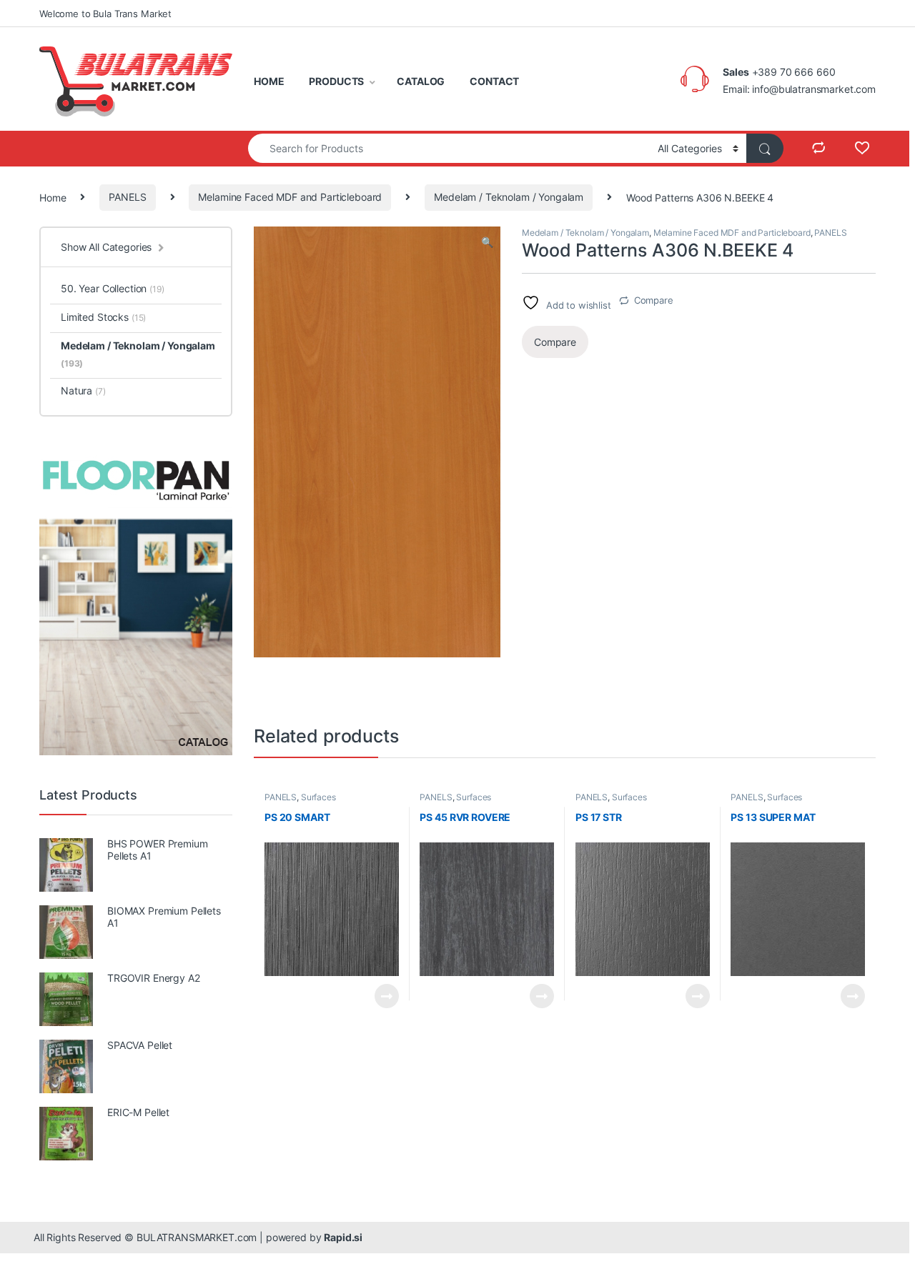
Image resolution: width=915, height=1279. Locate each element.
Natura (83, 390)
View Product (380, 996)
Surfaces (318, 797)
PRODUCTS (336, 81)
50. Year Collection (112, 288)
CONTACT (494, 81)
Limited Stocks (103, 317)
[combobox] (449, 148)
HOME (269, 81)
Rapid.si (343, 1237)
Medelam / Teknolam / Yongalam (508, 197)
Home (52, 197)
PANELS (127, 197)
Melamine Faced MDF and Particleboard (290, 197)
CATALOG (421, 81)
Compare (653, 300)
